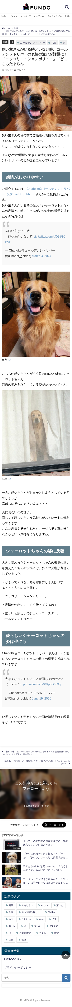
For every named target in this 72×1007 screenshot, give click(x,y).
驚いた (59, 905)
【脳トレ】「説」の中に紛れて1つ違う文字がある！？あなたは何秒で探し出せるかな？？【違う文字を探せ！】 (36, 753)
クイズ (42, 933)
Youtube (54, 926)
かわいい (26, 919)
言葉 (41, 919)
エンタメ (13, 16)
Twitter (51, 912)
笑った (37, 926)
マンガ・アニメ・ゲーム (32, 16)
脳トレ (12, 926)
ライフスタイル (54, 16)
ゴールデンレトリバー (32, 42)
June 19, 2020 (41, 698)
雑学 (4, 16)
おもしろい (27, 905)
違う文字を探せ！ (31, 912)
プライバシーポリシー (17, 967)
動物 (67, 16)
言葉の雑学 (25, 933)
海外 (24, 940)
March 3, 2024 (41, 255)
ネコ (11, 919)
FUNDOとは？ (13, 958)
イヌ (54, 919)
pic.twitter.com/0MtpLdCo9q (42, 684)
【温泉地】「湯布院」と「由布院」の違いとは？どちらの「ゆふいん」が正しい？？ (36, 762)
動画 (11, 912)
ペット (44, 905)
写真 (53, 42)
